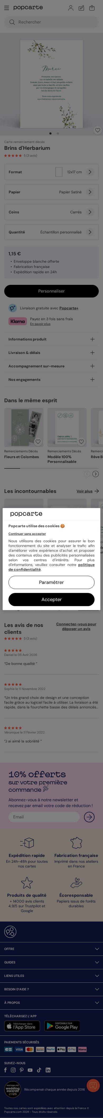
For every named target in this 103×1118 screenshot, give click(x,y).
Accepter (51, 599)
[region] (52, 559)
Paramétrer (51, 582)
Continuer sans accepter (27, 534)
